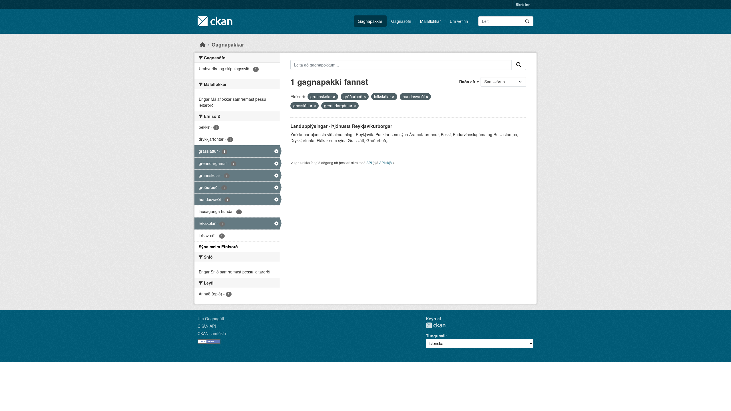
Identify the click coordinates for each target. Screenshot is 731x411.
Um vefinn (459, 21)
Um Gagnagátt (211, 318)
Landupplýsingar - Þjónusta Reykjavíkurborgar (341, 126)
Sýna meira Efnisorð (218, 246)
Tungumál (435, 336)
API (369, 162)
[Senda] (527, 21)
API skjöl (386, 162)
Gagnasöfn (401, 21)
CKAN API (207, 326)
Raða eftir (468, 81)
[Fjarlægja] (334, 96)
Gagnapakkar (370, 21)
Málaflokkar (430, 21)
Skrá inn (523, 4)
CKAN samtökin (212, 333)
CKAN (435, 325)
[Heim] (203, 44)
